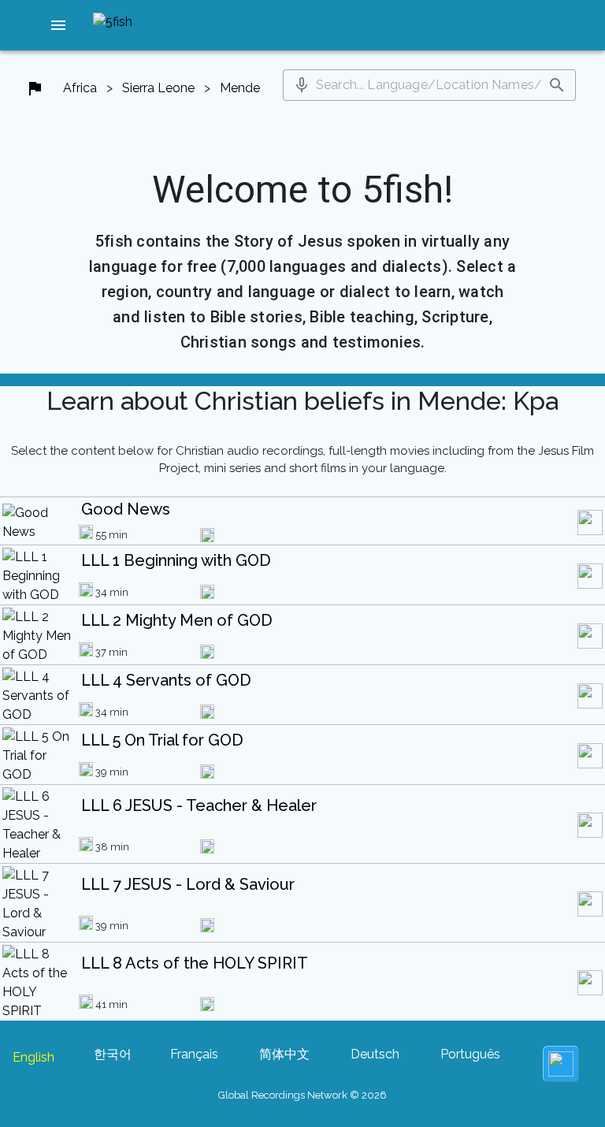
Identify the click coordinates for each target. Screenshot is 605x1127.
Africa (80, 87)
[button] (58, 25)
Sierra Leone (158, 87)
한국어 (113, 1054)
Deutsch (375, 1054)
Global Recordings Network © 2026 (302, 1095)
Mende (240, 87)
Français (194, 1054)
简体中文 (284, 1054)
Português (470, 1054)
